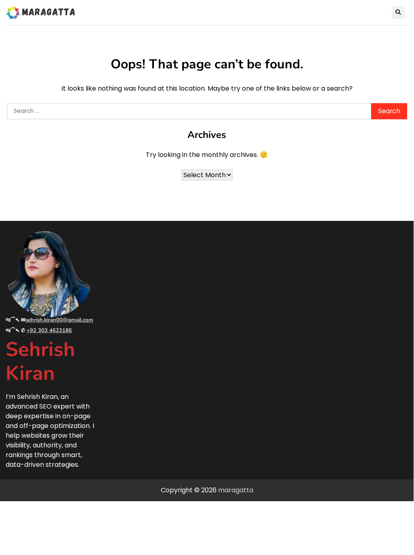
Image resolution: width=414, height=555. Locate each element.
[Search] (398, 12)
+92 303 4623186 (49, 330)
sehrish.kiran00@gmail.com (59, 320)
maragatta (235, 490)
